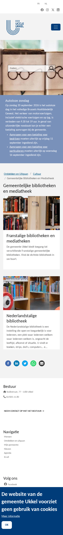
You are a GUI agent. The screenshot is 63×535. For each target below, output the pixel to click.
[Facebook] (8, 363)
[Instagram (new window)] (47, 10)
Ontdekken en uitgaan (14, 441)
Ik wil (6, 457)
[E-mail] (42, 363)
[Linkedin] (16, 363)
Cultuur (37, 174)
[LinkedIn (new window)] (58, 10)
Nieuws (7, 449)
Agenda (7, 453)
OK (6, 525)
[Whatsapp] (33, 363)
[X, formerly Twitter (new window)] (53, 10)
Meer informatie (11, 516)
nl (46, 4)
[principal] (55, 27)
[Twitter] (25, 363)
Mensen (8, 437)
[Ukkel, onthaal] (15, 27)
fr (38, 4)
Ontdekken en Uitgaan (16, 174)
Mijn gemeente (11, 445)
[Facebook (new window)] (42, 10)
